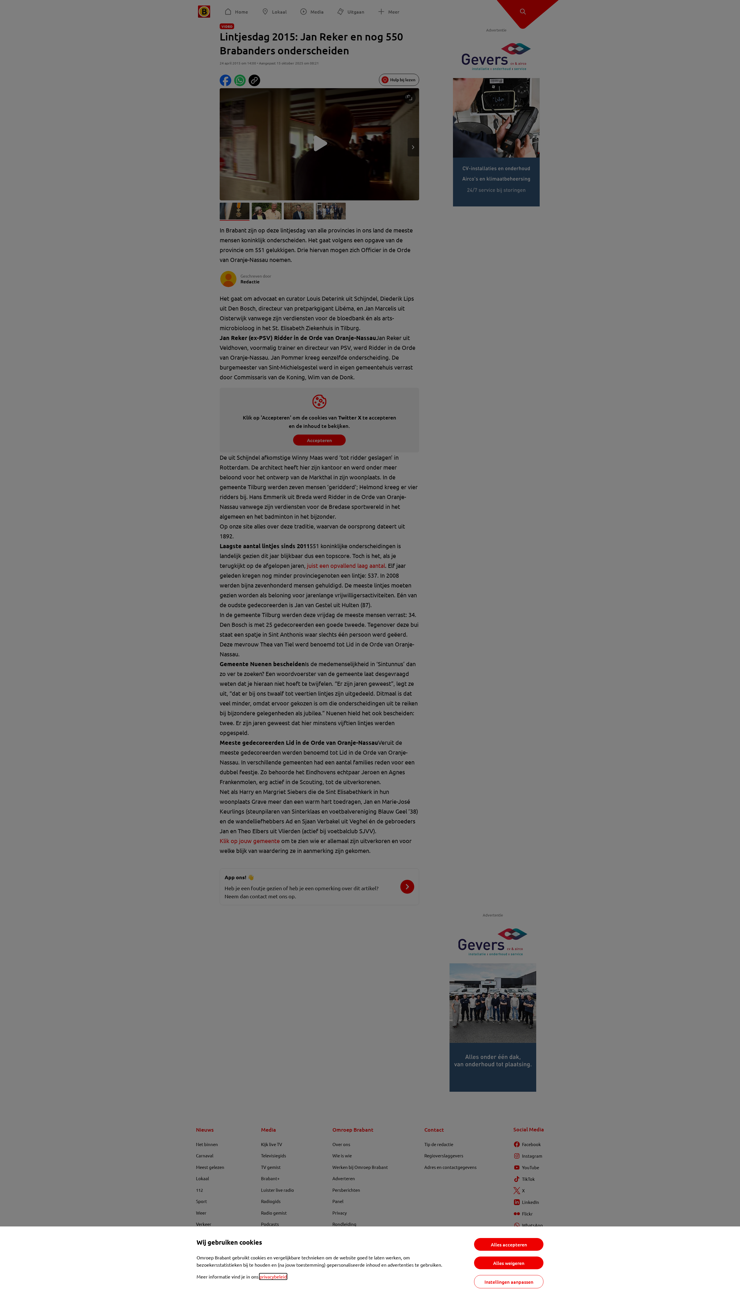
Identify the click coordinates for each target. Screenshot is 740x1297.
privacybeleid (273, 1276)
